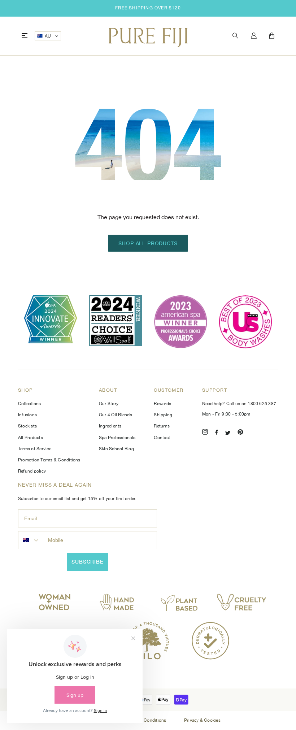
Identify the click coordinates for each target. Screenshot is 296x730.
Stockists (27, 426)
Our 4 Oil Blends (115, 414)
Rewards (162, 403)
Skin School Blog (116, 448)
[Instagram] (205, 433)
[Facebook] (216, 433)
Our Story (108, 403)
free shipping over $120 (148, 7)
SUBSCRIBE (87, 562)
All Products (30, 437)
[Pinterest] (240, 433)
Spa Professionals (117, 437)
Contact (162, 437)
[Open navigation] (24, 36)
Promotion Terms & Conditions (49, 459)
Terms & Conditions (146, 720)
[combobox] (31, 540)
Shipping (163, 414)
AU (48, 36)
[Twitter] (227, 433)
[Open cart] (271, 36)
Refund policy (32, 471)
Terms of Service (34, 448)
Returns (162, 426)
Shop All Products (147, 243)
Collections (29, 403)
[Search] (235, 35)
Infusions (27, 414)
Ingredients (110, 426)
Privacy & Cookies (202, 720)
